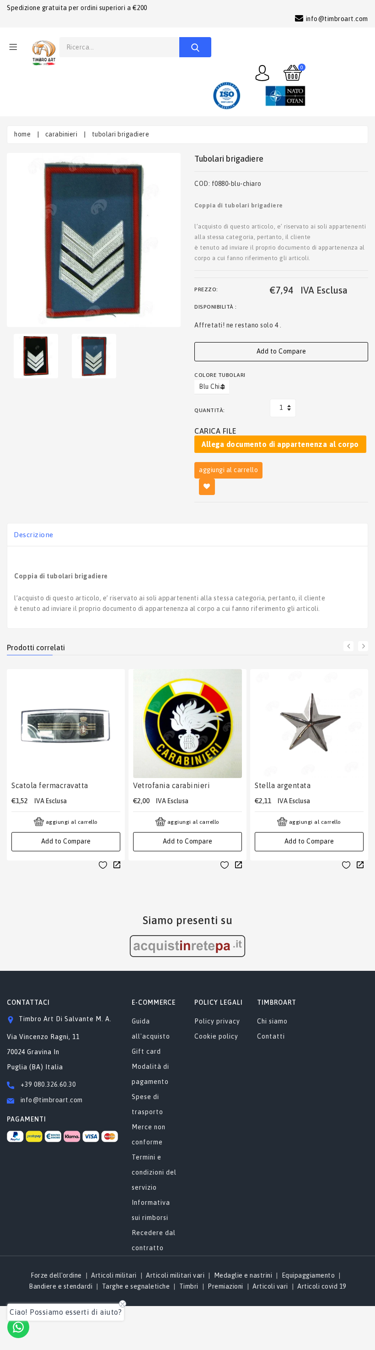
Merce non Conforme (149, 1134)
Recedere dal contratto (154, 1240)
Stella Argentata (283, 785)
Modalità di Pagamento (150, 1074)
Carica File (215, 431)
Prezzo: (206, 289)
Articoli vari (270, 1286)
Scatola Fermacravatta (49, 785)
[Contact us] (18, 1327)
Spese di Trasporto (147, 1104)
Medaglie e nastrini (243, 1275)
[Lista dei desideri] (102, 864)
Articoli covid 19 (321, 1286)
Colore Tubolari (220, 375)
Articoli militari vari (175, 1275)
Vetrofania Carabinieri (171, 785)
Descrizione (34, 535)
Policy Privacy (217, 1021)
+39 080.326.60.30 (48, 1084)
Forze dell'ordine (56, 1275)
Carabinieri (61, 134)
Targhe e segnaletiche (136, 1286)
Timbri (188, 1286)
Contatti (271, 1036)
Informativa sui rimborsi (151, 1210)
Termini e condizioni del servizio (154, 1172)
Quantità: (209, 410)
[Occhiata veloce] (116, 864)
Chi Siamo (272, 1021)
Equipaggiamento (308, 1275)
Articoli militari (114, 1275)
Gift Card (146, 1051)
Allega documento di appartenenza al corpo (280, 444)
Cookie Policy (216, 1036)
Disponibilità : (215, 307)
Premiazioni (225, 1286)
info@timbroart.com (51, 1100)
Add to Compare (281, 351)
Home (22, 134)
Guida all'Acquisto (151, 1029)
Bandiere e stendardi (60, 1286)
